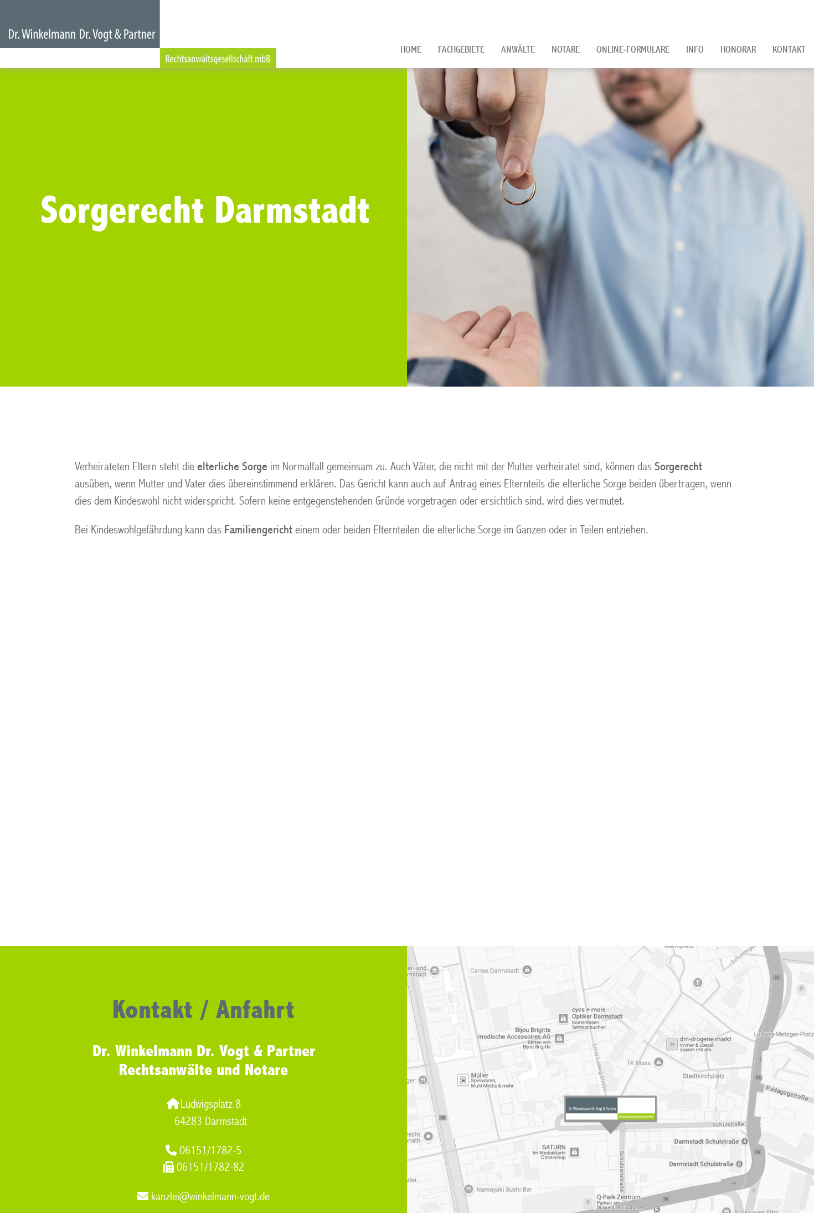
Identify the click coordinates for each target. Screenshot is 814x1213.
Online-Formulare (632, 49)
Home (410, 49)
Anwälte (518, 49)
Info (695, 49)
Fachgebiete (461, 49)
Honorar (738, 49)
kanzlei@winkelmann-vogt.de (210, 1197)
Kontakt (789, 49)
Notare (566, 49)
